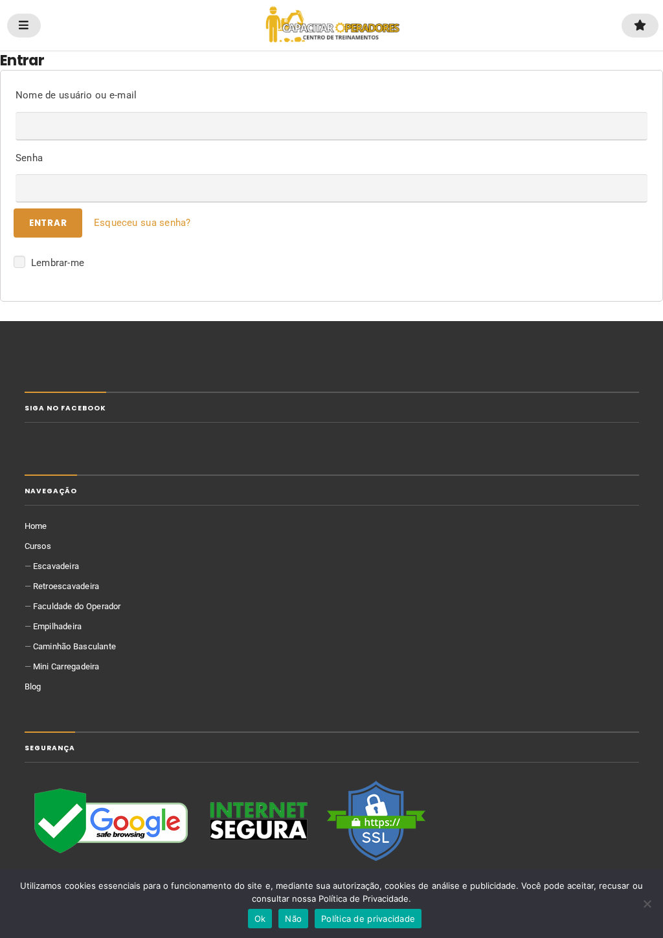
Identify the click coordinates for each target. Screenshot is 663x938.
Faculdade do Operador (77, 606)
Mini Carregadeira (66, 666)
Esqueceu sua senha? (142, 223)
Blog (33, 686)
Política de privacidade (368, 918)
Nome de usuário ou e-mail (76, 95)
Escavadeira (56, 566)
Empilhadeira (57, 626)
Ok (260, 918)
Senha (29, 158)
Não (293, 918)
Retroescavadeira (66, 586)
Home (36, 526)
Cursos (38, 546)
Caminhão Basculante (74, 646)
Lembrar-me (56, 263)
